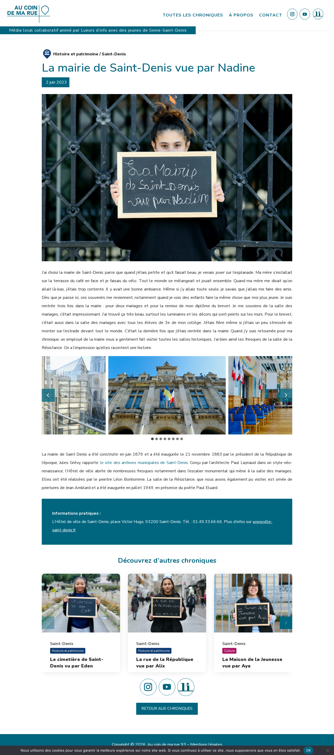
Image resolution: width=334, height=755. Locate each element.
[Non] (327, 750)
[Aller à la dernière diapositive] (48, 395)
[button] (167, 395)
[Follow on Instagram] (292, 14)
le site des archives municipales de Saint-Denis (144, 463)
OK (308, 750)
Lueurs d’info (95, 30)
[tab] (152, 439)
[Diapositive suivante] (285, 395)
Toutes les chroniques (193, 15)
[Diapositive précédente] (48, 623)
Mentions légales (206, 744)
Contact (270, 15)
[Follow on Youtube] (305, 14)
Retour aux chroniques (167, 708)
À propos (241, 15)
